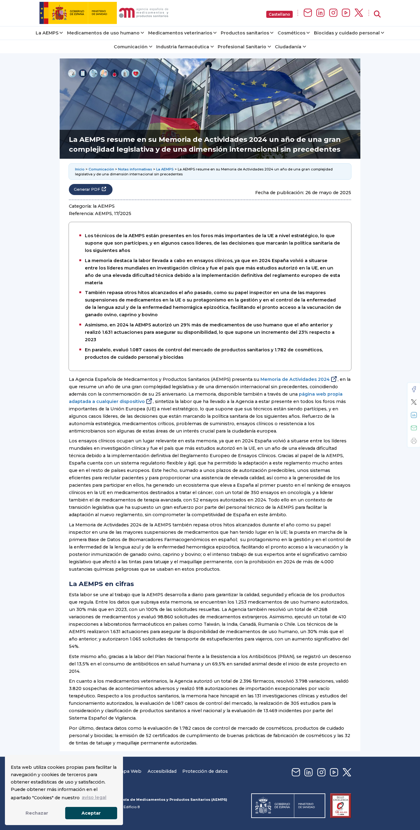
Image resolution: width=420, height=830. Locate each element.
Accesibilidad (162, 771)
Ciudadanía (288, 47)
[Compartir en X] (414, 402)
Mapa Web (129, 771)
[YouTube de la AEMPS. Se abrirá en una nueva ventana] (346, 13)
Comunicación (131, 47)
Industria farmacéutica (182, 47)
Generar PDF (87, 189)
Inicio (80, 169)
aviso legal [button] (94, 797)
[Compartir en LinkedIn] (414, 415)
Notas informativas (135, 169)
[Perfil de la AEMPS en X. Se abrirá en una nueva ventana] (359, 13)
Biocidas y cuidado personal (347, 33)
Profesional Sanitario (242, 47)
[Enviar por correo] (414, 428)
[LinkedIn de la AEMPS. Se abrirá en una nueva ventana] (320, 13)
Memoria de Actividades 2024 (295, 379)
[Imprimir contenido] (414, 441)
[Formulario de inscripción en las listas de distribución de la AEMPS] (308, 13)
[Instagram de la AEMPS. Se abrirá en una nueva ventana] (333, 13)
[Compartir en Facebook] (414, 389)
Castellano (279, 14)
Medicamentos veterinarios (180, 33)
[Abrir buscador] (377, 14)
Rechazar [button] (37, 813)
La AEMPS (47, 33)
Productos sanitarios (245, 33)
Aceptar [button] (91, 813)
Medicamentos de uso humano (103, 33)
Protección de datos (205, 771)
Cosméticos (291, 33)
